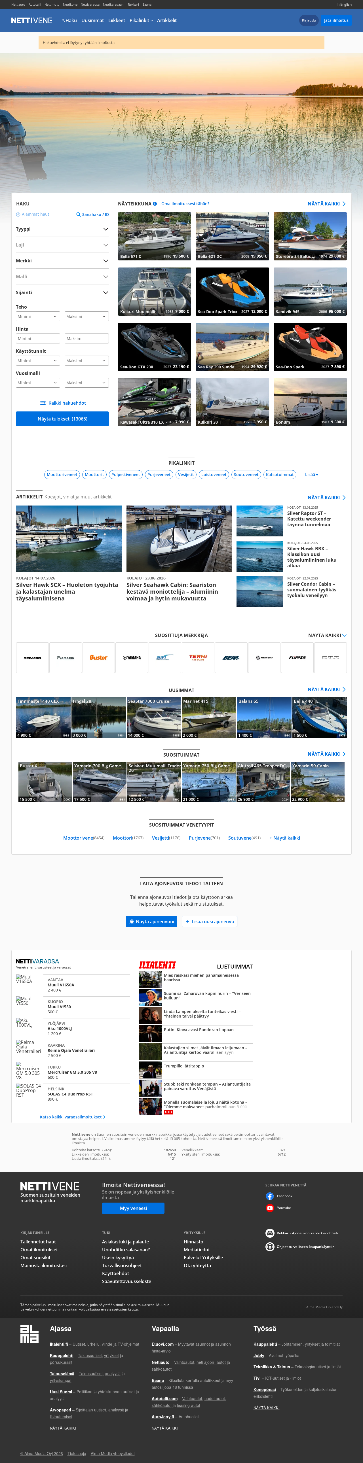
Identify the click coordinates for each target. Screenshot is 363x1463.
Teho (21, 307)
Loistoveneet (214, 474)
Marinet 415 (209, 717)
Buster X (45, 782)
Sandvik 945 (310, 291)
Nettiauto (18, 4)
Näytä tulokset (62, 419)
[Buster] (99, 658)
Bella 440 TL (319, 717)
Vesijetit (186, 474)
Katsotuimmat (280, 474)
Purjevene (204, 838)
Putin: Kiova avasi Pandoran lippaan (196, 1034)
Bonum (310, 402)
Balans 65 (264, 717)
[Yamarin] (66, 658)
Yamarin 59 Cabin (318, 782)
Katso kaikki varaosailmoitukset (71, 1117)
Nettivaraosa (90, 4)
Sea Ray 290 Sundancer (232, 347)
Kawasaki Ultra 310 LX (154, 402)
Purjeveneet (159, 474)
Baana (146, 4)
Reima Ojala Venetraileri (73, 1050)
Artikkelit (167, 20)
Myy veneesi (133, 1208)
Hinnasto (193, 1242)
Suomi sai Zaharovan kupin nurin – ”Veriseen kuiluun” (196, 998)
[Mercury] (264, 658)
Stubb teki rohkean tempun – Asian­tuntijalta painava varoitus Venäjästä (196, 1089)
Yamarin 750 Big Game (208, 782)
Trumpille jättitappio (196, 1070)
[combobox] (62, 260)
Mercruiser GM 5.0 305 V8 (73, 1072)
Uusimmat (92, 20)
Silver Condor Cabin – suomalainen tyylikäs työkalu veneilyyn (289, 591)
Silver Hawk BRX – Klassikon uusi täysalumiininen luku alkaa (289, 556)
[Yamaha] (132, 658)
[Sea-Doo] (32, 658)
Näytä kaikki (324, 203)
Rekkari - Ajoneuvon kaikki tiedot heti (307, 1233)
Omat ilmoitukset (39, 1249)
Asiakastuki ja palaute (125, 1242)
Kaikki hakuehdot (67, 403)
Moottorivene (83, 838)
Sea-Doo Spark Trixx (232, 291)
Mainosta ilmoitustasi (43, 1265)
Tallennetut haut (38, 1242)
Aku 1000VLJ (73, 1028)
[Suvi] (165, 658)
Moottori (128, 838)
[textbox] (58, 260)
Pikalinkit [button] (139, 20)
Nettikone (70, 4)
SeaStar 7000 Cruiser (154, 717)
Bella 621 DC (232, 236)
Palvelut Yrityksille (203, 1257)
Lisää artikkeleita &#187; (69, 554)
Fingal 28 (98, 717)
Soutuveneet (246, 474)
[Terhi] (198, 658)
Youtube (284, 1207)
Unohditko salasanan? (126, 1249)
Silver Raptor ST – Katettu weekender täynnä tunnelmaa (289, 521)
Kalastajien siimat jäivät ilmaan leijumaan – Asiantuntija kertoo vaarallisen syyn (196, 1052)
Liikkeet (116, 20)
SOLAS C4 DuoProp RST (73, 1094)
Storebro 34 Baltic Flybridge (310, 236)
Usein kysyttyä (118, 1257)
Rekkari (133, 4)
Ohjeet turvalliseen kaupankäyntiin (306, 1246)
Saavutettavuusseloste (126, 1281)
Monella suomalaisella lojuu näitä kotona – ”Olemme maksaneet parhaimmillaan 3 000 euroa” (196, 1107)
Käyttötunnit (31, 351)
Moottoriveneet (62, 474)
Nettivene (31, 20)
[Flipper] (297, 658)
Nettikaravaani (113, 4)
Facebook (284, 1196)
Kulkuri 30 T (232, 402)
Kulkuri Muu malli (154, 291)
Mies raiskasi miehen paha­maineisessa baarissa (196, 980)
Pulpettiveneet (125, 474)
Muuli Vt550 (73, 1006)
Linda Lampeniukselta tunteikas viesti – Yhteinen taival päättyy (196, 1016)
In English (344, 4)
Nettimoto (52, 4)
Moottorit (94, 474)
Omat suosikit (35, 1257)
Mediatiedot (197, 1249)
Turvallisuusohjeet (122, 1265)
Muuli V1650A (73, 984)
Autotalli (35, 4)
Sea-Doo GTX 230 (154, 347)
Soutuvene (244, 838)
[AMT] (331, 658)
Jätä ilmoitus (336, 20)
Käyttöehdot (115, 1273)
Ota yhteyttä (197, 1265)
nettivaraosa (38, 961)
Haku (71, 20)
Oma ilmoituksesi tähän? (185, 203)
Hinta (22, 329)
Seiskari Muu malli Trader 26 (154, 782)
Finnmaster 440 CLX (43, 717)
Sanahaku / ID (95, 214)
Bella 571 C (154, 236)
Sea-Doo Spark (310, 347)
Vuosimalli (28, 373)
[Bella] (231, 658)
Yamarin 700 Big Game (99, 782)
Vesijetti (166, 838)
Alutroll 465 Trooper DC (263, 782)
